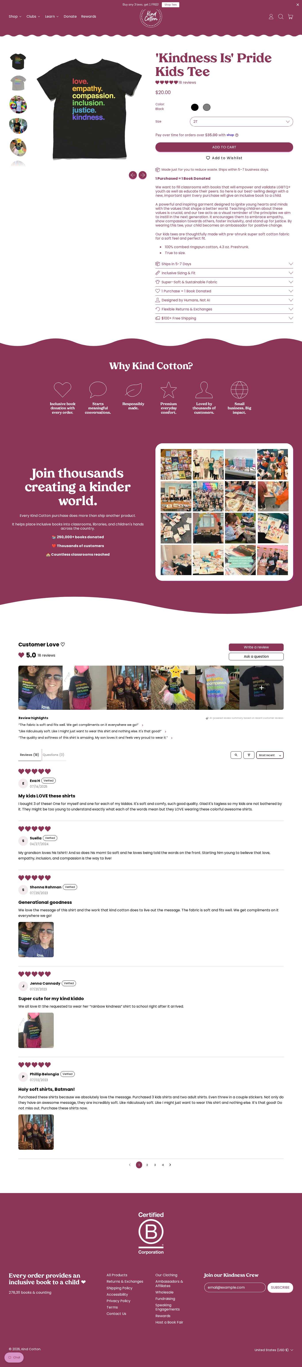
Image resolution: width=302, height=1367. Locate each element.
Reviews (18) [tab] (29, 755)
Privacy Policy (118, 1300)
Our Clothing (166, 1275)
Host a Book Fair (169, 1322)
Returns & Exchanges (125, 1281)
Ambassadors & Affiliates (169, 1283)
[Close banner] (298, 5)
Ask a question (256, 656)
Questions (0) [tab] (53, 755)
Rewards (88, 16)
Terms (112, 1307)
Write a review (256, 647)
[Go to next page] (171, 1165)
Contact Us (116, 1313)
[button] (281, 16)
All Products (117, 1275)
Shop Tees (170, 4)
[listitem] (40, 688)
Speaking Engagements (167, 1307)
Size (158, 121)
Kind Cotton (30, 1349)
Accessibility (117, 1294)
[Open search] (236, 755)
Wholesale (164, 1292)
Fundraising (165, 1298)
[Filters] (248, 755)
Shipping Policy (119, 1288)
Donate (70, 16)
